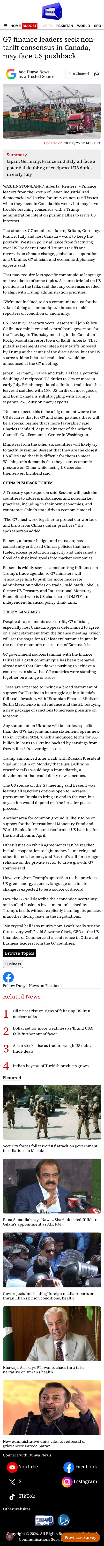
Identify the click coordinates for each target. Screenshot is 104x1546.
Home (16, 26)
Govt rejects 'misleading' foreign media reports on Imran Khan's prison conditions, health (48, 1296)
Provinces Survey (80, 1537)
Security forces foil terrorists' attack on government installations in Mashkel (50, 1148)
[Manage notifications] (9, 1536)
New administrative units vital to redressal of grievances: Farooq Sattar (44, 1443)
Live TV (45, 26)
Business (13, 963)
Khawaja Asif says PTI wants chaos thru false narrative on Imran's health (44, 1370)
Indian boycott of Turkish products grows (51, 1065)
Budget (29, 26)
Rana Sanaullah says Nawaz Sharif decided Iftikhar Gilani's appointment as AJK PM (50, 1222)
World (83, 26)
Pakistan (64, 26)
